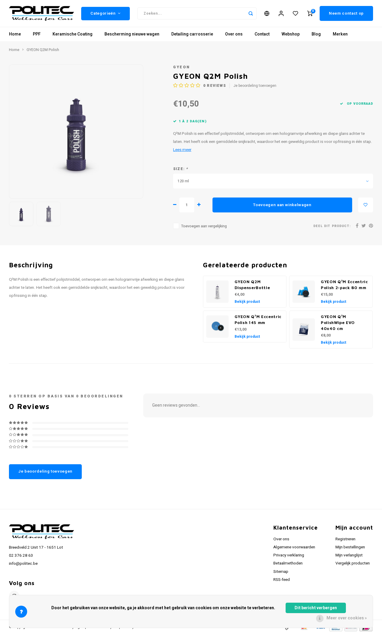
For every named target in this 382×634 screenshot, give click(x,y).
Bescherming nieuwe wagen (131, 34)
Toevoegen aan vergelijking (204, 226)
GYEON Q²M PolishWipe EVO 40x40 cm (338, 322)
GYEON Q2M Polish (43, 50)
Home (15, 34)
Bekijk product (247, 301)
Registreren (345, 539)
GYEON (181, 67)
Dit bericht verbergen (316, 608)
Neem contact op (346, 13)
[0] (309, 13)
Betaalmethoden (288, 563)
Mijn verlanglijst (349, 555)
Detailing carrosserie (192, 34)
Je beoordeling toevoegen (254, 85)
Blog (316, 34)
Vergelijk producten (352, 563)
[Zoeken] (251, 13)
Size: (180, 169)
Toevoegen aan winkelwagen (282, 205)
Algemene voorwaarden (294, 547)
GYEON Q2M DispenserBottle (252, 284)
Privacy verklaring (288, 555)
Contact (262, 34)
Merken (340, 34)
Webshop (290, 34)
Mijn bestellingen (350, 547)
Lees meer (182, 150)
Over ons (234, 34)
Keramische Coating (73, 34)
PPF (37, 34)
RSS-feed (281, 580)
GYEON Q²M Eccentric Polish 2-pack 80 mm (344, 284)
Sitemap (280, 572)
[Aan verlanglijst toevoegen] (365, 205)
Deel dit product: (332, 226)
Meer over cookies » (346, 618)
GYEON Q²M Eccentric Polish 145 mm (258, 319)
